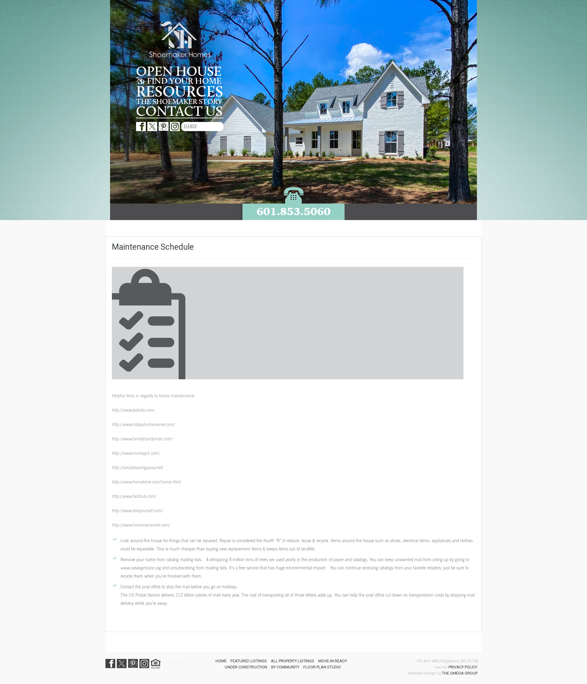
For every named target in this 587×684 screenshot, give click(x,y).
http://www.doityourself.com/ (137, 510)
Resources (179, 92)
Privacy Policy (463, 667)
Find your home (183, 81)
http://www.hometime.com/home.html (146, 482)
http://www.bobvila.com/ (133, 410)
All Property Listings (292, 661)
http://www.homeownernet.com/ (141, 525)
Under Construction (246, 667)
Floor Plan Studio (322, 667)
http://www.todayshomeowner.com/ (143, 424)
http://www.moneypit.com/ (136, 453)
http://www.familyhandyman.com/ (142, 439)
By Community (285, 667)
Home (221, 661)
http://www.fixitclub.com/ (134, 496)
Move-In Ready (332, 661)
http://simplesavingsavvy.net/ (137, 467)
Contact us (179, 111)
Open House (179, 71)
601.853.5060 (293, 211)
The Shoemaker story (179, 101)
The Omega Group (459, 673)
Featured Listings (249, 661)
